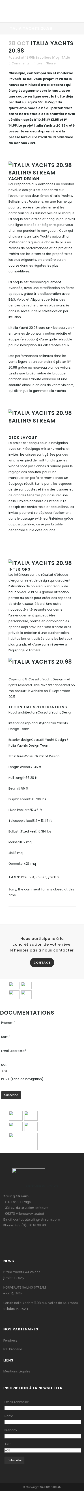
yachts (54, 877)
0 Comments (19, 63)
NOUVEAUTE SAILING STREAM (24, 1287)
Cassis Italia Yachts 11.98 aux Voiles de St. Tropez (40, 1303)
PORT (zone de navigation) (22, 1079)
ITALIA (65, 57)
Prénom (10, 1430)
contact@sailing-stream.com (36, 1219)
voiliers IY (47, 57)
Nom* (5, 1036)
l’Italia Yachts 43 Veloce (22, 1272)
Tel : (7, 1444)
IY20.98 (27, 877)
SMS (4, 1065)
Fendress (10, 1340)
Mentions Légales (16, 1371)
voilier (41, 877)
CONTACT (42, 962)
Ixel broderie (12, 1349)
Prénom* (8, 1022)
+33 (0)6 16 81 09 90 (30, 1225)
